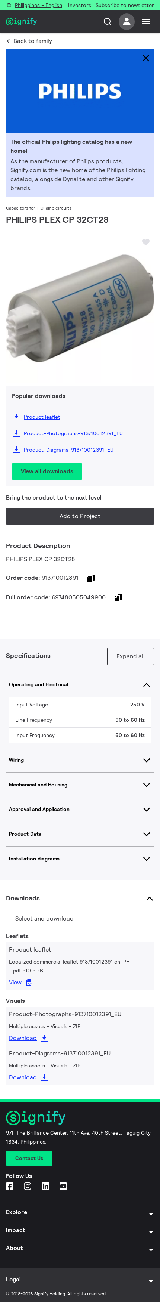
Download (23, 1038)
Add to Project (80, 516)
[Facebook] (10, 1186)
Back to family (32, 41)
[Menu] (146, 21)
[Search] (107, 21)
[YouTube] (64, 1186)
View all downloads (47, 471)
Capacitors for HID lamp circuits (38, 208)
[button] (14, 301)
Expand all (130, 656)
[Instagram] (28, 1186)
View (15, 982)
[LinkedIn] (46, 1186)
